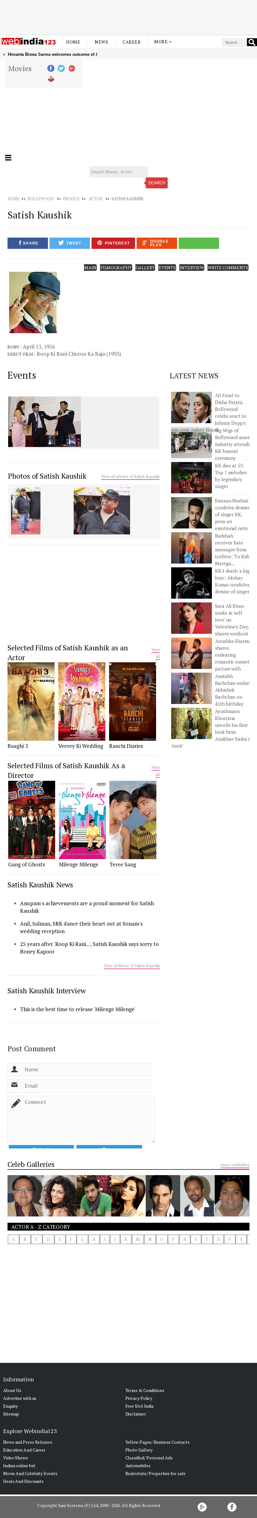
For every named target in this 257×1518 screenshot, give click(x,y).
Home (73, 42)
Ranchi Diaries (126, 745)
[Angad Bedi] (163, 1214)
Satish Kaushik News (40, 885)
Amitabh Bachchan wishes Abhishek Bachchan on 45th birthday (233, 690)
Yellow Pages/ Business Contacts (157, 1442)
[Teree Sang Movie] (132, 857)
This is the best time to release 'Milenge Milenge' (77, 1009)
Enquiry (10, 1406)
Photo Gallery (139, 1450)
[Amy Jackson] (128, 1214)
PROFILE (71, 199)
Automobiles (137, 1465)
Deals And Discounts (23, 1481)
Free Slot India (139, 1406)
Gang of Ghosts (26, 864)
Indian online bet (19, 1465)
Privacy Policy (139, 1398)
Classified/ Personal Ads (149, 1458)
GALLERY (145, 268)
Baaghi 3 (18, 745)
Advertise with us (19, 1398)
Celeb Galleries (31, 1164)
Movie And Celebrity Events (30, 1473)
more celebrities (235, 1165)
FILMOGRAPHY (116, 268)
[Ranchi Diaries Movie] (132, 739)
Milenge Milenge (78, 864)
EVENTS (167, 268)
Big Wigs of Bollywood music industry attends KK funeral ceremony (233, 444)
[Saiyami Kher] (59, 1214)
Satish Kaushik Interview (47, 990)
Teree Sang (122, 864)
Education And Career (24, 1450)
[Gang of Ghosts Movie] (31, 857)
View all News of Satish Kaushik (132, 966)
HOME (13, 199)
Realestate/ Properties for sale (155, 1473)
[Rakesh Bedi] (25, 1214)
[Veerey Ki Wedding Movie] (81, 739)
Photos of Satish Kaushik (47, 476)
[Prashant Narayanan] (197, 1214)
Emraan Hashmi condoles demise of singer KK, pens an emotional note (232, 514)
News (101, 42)
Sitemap (11, 1414)
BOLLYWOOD (41, 199)
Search (156, 183)
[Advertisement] (128, 16)
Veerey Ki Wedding (80, 745)
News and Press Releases (27, 1442)
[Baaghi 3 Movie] (31, 739)
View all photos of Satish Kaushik (130, 476)
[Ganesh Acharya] (232, 1214)
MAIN (90, 268)
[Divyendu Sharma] (94, 1214)
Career (132, 42)
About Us (12, 1390)
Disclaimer (135, 1414)
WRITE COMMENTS (228, 268)
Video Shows (15, 1458)
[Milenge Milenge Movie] (82, 857)
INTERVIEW (192, 268)
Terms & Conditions (144, 1390)
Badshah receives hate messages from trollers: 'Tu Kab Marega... (232, 549)
